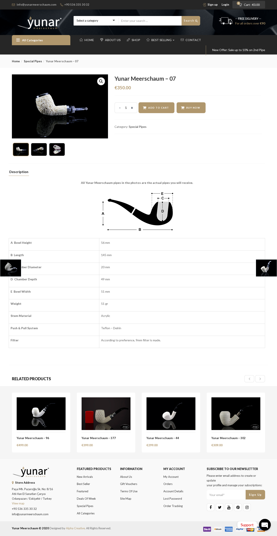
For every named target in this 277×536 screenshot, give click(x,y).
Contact (193, 40)
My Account (171, 476)
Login (225, 4)
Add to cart (158, 107)
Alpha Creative (75, 528)
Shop (136, 40)
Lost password (172, 498)
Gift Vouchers (128, 484)
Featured (82, 491)
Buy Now (193, 107)
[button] (250, 5)
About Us (113, 40)
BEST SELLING (161, 40)
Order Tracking (173, 506)
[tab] (19, 173)
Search (189, 20)
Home (89, 40)
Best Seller (83, 484)
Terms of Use (128, 491)
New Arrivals (85, 476)
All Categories (86, 513)
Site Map (125, 498)
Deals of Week (86, 498)
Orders (167, 484)
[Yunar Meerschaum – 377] (106, 400)
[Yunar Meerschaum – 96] (41, 400)
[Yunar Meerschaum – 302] (235, 400)
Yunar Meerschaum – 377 (99, 438)
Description (18, 172)
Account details (173, 491)
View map (18, 503)
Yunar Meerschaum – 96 (33, 438)
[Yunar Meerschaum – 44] (171, 400)
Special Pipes (33, 61)
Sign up (213, 4)
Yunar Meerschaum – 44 (163, 438)
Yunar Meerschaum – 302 (228, 438)
